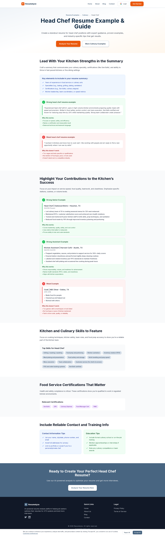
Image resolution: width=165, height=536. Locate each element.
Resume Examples (72, 15)
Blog (104, 4)
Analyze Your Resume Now (82, 488)
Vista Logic (86, 529)
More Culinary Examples (95, 44)
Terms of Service (120, 511)
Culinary (85, 15)
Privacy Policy (119, 508)
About (97, 4)
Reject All (127, 532)
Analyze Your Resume (68, 44)
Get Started (137, 4)
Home (90, 4)
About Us (87, 511)
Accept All (137, 532)
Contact (112, 4)
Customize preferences (30, 533)
